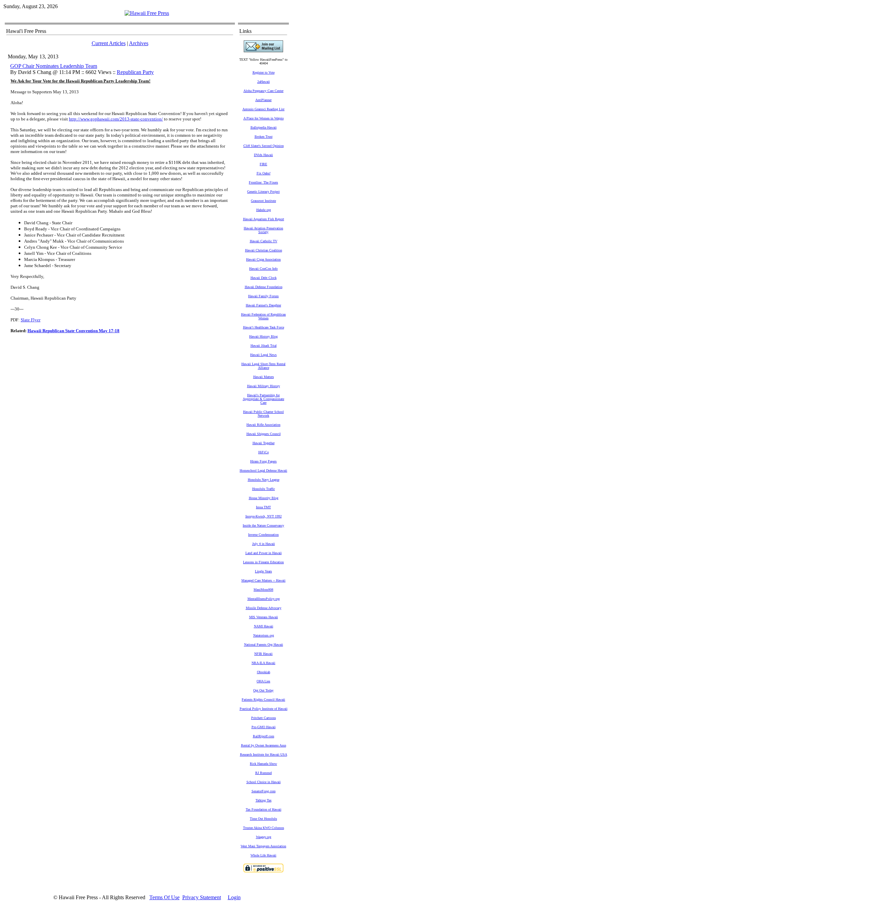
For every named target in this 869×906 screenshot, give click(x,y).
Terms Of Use (164, 897)
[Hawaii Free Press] (147, 13)
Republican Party (135, 72)
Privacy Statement (201, 897)
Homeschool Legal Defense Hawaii (263, 470)
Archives (138, 43)
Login (234, 897)
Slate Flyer (30, 319)
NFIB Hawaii (263, 654)
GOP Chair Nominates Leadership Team (53, 66)
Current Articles (109, 43)
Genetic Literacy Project (263, 191)
